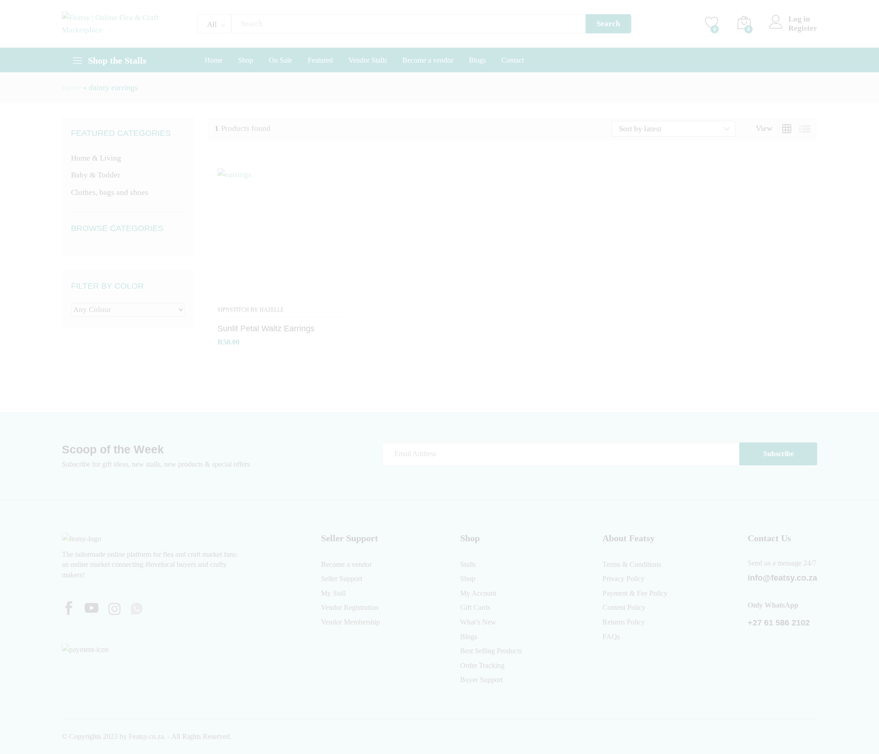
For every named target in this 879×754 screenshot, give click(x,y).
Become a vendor (427, 60)
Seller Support (341, 578)
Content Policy (624, 607)
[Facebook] (68, 609)
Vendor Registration (350, 607)
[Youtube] (91, 609)
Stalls (468, 564)
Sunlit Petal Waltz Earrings (266, 328)
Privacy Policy (623, 578)
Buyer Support (481, 680)
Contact (512, 60)
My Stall (333, 593)
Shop (245, 60)
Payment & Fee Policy (634, 593)
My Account (478, 593)
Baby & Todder (95, 175)
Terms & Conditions (631, 564)
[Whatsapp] (136, 609)
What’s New (478, 622)
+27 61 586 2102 (779, 622)
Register (802, 28)
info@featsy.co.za (782, 577)
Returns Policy (623, 622)
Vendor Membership (350, 622)
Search (608, 23)
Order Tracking (482, 665)
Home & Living (96, 158)
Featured (320, 60)
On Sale (280, 60)
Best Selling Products (491, 651)
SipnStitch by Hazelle (250, 310)
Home (213, 60)
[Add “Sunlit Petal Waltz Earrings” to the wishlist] (284, 295)
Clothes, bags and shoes (109, 192)
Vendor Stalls (367, 60)
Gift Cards (475, 607)
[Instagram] (114, 610)
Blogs (477, 60)
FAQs (611, 637)
